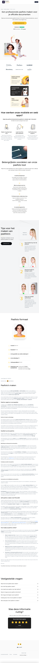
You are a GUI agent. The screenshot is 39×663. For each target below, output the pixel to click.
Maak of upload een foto (19, 23)
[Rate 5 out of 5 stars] (26, 622)
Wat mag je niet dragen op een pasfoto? (10, 594)
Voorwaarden (15, 654)
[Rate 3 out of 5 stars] (19, 622)
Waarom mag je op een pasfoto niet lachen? (11, 592)
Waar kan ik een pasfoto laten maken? (9, 583)
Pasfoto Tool (11, 458)
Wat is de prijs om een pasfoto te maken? (10, 600)
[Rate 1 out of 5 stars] (12, 622)
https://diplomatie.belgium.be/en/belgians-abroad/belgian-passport (13, 565)
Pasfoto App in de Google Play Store (19, 522)
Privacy (11, 654)
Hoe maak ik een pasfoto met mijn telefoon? (11, 589)
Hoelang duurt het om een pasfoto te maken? (11, 597)
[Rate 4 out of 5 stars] (23, 622)
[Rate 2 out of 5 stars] (16, 622)
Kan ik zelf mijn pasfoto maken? (8, 586)
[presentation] (19, 331)
